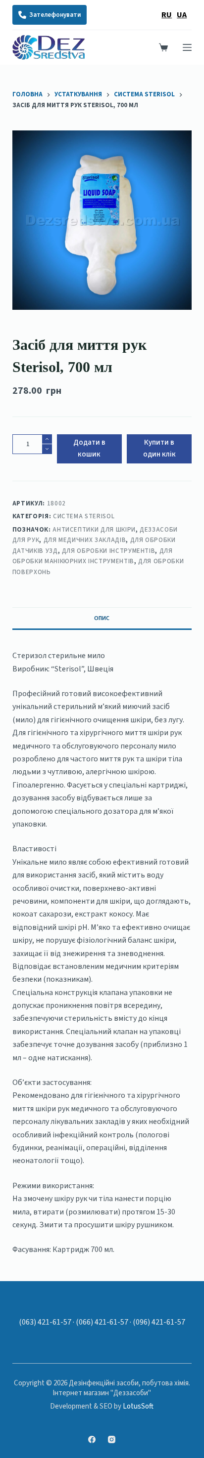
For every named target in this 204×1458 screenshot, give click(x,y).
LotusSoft (138, 1406)
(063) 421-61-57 (45, 1322)
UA (182, 14)
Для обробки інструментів (108, 550)
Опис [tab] (101, 618)
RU (166, 14)
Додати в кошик (89, 448)
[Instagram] (111, 1439)
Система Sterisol (83, 516)
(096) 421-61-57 (159, 1322)
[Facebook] (92, 1439)
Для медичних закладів (85, 540)
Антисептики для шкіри (94, 529)
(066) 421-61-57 (102, 1322)
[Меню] (187, 47)
